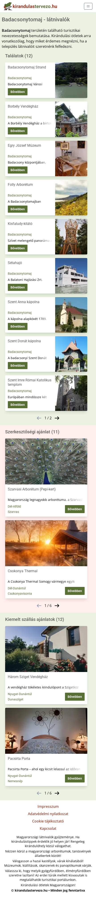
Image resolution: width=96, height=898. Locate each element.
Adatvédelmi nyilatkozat (48, 813)
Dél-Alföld (14, 506)
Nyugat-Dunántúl (20, 694)
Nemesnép (15, 781)
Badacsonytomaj (19, 78)
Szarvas (13, 512)
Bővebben (17, 92)
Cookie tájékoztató (48, 821)
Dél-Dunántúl (17, 588)
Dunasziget (15, 699)
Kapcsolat (48, 828)
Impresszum (48, 806)
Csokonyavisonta (20, 593)
